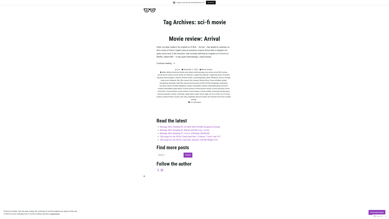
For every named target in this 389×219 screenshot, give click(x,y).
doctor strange (224, 78)
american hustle (178, 72)
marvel (169, 86)
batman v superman (194, 75)
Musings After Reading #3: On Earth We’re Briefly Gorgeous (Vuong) (190, 127)
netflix (208, 91)
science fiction (168, 97)
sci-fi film (216, 94)
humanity (172, 83)
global (224, 80)
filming (202, 80)
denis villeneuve (212, 78)
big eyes (160, 78)
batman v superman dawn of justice (216, 75)
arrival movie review (165, 75)
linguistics (224, 83)
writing (193, 99)
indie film (179, 83)
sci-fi (211, 94)
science (159, 97)
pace (227, 91)
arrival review (178, 75)
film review (185, 80)
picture (160, 94)
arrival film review (220, 72)
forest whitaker (215, 80)
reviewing (180, 94)
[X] (158, 170)
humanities (164, 83)
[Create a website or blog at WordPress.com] (144, 176)
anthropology (199, 72)
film (178, 80)
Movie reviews (207, 69)
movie (227, 89)
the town (221, 97)
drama (163, 80)
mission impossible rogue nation (170, 89)
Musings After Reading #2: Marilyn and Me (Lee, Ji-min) (184, 130)
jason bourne (189, 83)
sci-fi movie (225, 94)
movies (203, 91)
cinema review (187, 78)
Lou (178, 69)
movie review (183, 91)
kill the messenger (212, 83)
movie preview (171, 91)
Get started (211, 2)
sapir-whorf (199, 94)
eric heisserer (171, 80)
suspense (191, 97)
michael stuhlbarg (179, 86)
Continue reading (164, 63)
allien (164, 72)
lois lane (163, 86)
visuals (228, 97)
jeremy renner (199, 83)
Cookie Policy (55, 214)
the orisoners (212, 97)
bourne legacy (169, 78)
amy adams (189, 72)
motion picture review (203, 89)
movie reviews (194, 91)
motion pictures (218, 89)
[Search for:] (170, 155)
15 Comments (195, 102)
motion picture (188, 89)
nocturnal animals (218, 91)
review (173, 94)
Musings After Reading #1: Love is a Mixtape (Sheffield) (184, 133)
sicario (177, 97)
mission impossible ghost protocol (215, 86)
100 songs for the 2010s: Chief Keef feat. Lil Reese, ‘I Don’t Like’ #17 (190, 136)
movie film (162, 91)
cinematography (199, 78)
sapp (206, 94)
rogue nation (189, 94)
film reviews (194, 80)
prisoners (167, 94)
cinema (178, 78)
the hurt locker (201, 97)
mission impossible (193, 86)
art (185, 75)
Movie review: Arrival (194, 38)
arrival (210, 72)
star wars (183, 97)
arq (206, 72)
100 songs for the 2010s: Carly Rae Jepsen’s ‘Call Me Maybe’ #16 (189, 140)
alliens (169, 72)
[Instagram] (162, 170)
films (207, 80)
